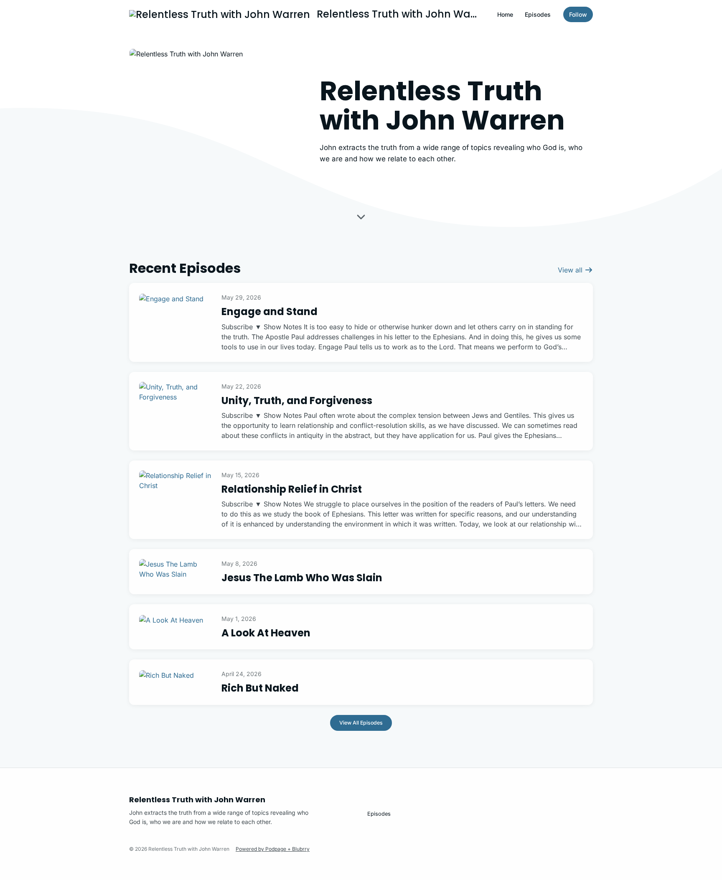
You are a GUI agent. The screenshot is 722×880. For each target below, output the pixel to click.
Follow (578, 14)
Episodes (538, 14)
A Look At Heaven (265, 633)
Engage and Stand (269, 311)
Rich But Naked (260, 688)
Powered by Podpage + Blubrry (273, 849)
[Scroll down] (361, 217)
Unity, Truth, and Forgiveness (296, 400)
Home (505, 14)
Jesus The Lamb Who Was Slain (301, 578)
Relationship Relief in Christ (291, 489)
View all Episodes (361, 723)
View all (571, 270)
